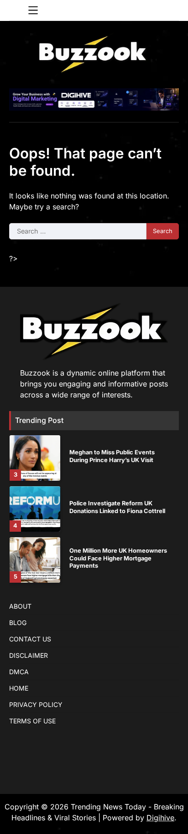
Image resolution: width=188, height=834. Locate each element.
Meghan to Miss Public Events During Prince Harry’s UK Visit (112, 456)
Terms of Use (32, 721)
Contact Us (30, 639)
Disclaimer (28, 655)
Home (18, 688)
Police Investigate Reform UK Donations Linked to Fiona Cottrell (117, 507)
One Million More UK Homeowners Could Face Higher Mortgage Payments (118, 558)
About (20, 606)
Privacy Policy (36, 704)
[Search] (172, 10)
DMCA (19, 672)
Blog (17, 622)
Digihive (160, 817)
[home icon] (16, 10)
